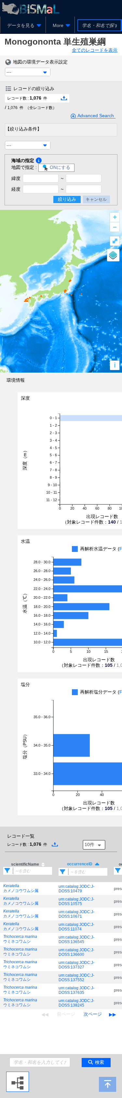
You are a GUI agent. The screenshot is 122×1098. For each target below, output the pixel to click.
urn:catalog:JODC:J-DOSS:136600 (76, 952)
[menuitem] (23, 25)
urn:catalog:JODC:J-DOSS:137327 (76, 964)
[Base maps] (113, 255)
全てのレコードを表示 (94, 50)
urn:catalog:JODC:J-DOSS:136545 (76, 939)
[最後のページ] (112, 1014)
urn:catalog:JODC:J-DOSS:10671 (76, 914)
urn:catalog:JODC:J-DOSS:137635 (76, 990)
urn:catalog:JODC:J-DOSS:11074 (76, 926)
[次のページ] (92, 1014)
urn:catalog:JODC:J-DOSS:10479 (76, 888)
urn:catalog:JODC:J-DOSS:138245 (76, 1003)
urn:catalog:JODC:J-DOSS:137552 (76, 977)
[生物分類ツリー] (17, 1074)
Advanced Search (95, 115)
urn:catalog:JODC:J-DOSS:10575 (76, 901)
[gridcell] (27, 888)
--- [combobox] (9, 72)
